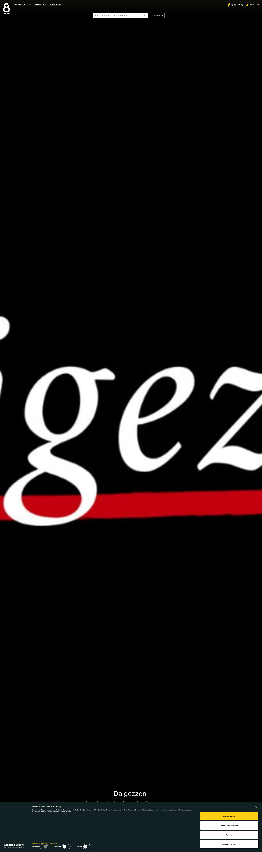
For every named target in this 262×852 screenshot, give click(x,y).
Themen (156, 16)
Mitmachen (40, 5)
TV (29, 5)
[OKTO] (6, 11)
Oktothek (19, 5)
